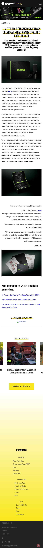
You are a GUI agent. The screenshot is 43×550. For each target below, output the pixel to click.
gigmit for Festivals (21, 489)
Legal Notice (6, 534)
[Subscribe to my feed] (21, 321)
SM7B (9, 91)
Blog (14, 467)
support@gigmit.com (9, 546)
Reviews (16, 470)
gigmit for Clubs (20, 486)
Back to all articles (21, 386)
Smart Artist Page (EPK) (21, 464)
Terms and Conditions (10, 527)
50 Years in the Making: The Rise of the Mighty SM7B (21, 295)
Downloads (20, 514)
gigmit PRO (17, 473)
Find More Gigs (18, 461)
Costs (17, 492)
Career (18, 511)
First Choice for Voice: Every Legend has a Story (19, 300)
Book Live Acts (20, 483)
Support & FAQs (21, 505)
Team (18, 508)
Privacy (4, 531)
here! (40, 211)
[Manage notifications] (38, 545)
